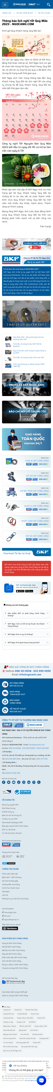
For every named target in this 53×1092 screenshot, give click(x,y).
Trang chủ (6, 13)
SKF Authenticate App (10, 1047)
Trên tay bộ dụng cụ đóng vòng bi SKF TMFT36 (29, 365)
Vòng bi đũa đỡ (22, 1014)
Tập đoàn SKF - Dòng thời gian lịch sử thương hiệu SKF (28, 338)
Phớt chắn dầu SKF (9, 1030)
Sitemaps (6, 891)
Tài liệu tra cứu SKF (10, 818)
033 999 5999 (28, 748)
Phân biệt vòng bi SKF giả (27, 1038)
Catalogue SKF (44, 1038)
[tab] (26, 614)
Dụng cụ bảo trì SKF (41, 1026)
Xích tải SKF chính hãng (11, 961)
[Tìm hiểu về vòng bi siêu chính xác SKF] (8, 358)
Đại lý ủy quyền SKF (10, 804)
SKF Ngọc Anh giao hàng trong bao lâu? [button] (23, 642)
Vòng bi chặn (35, 1014)
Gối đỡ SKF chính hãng (11, 946)
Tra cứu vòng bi (8, 1042)
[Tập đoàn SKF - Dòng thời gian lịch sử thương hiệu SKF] (8, 338)
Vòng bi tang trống (31, 1010)
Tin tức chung (44, 13)
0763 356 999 (42, 748)
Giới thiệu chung (8, 808)
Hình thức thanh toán (11, 888)
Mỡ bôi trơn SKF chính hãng (13, 950)
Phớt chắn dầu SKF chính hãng (14, 957)
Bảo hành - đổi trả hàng (11, 877)
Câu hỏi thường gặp (10, 880)
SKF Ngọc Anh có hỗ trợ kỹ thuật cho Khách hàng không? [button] (25, 625)
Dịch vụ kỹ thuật (8, 829)
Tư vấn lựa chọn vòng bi (11, 833)
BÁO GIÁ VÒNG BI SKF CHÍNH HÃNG (29, 667)
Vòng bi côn (18, 1010)
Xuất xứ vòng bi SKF (9, 1038)
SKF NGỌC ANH (21, 1061)
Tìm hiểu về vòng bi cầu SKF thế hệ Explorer (27, 345)
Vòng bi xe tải (21, 1022)
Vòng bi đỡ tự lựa (8, 1014)
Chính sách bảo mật (10, 873)
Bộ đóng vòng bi (37, 1034)
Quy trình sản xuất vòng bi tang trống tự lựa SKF (29, 351)
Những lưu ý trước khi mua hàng (15, 898)
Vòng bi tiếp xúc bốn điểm (25, 1018)
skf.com (7, 916)
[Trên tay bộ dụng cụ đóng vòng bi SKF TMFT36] (8, 365)
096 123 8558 (15, 748)
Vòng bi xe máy (8, 1022)
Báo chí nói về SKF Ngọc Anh (12, 1051)
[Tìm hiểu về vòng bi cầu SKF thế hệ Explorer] (8, 345)
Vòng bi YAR (41, 1018)
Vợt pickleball (17, 909)
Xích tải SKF (34, 1030)
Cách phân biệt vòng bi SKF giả (14, 992)
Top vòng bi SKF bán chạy (29, 1047)
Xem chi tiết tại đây (24, 293)
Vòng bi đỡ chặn (8, 1018)
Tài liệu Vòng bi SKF (24, 13)
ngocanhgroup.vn (11, 919)
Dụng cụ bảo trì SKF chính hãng (15, 964)
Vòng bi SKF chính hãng (12, 943)
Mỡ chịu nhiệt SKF (25, 1026)
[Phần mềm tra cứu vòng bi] (10, 928)
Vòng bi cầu (7, 1010)
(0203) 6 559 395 (12, 773)
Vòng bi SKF (36, 1042)
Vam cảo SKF (25, 1034)
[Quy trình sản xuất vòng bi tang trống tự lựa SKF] (8, 352)
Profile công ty (8, 811)
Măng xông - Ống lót (9, 1026)
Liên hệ (5, 895)
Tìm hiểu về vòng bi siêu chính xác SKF (28, 357)
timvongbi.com (10, 912)
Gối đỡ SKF (32, 1022)
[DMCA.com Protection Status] (9, 863)
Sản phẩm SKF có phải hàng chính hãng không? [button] (25, 614)
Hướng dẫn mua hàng (11, 884)
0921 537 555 (42, 758)
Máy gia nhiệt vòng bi (10, 1034)
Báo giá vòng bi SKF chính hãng (15, 826)
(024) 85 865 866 (12, 758)
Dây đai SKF (23, 1030)
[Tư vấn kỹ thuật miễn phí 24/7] (26, 244)
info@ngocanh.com (37, 744)
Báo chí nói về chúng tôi (11, 815)
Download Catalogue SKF (12, 822)
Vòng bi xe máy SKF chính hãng (15, 968)
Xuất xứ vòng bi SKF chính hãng (15, 995)
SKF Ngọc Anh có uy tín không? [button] (19, 634)
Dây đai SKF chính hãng (11, 953)
